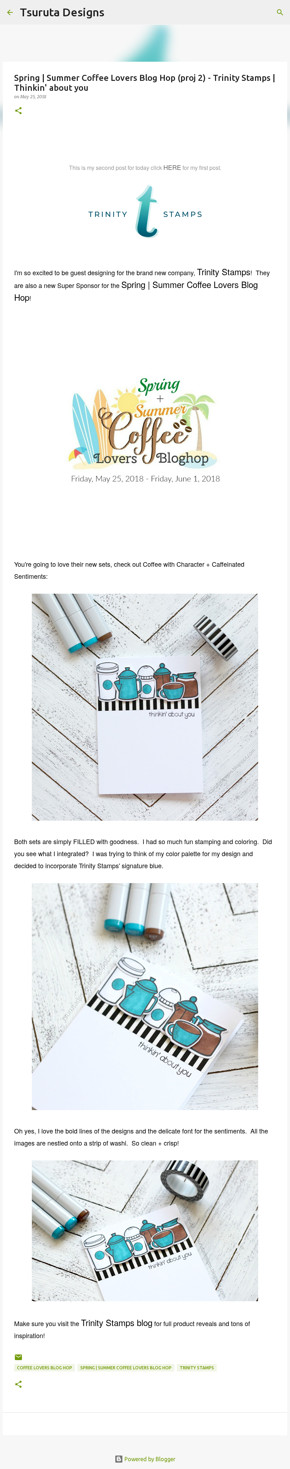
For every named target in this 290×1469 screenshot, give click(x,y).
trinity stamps (197, 1367)
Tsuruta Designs (62, 12)
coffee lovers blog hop (44, 1367)
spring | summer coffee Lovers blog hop (126, 1367)
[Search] (114, 12)
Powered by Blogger (149, 1459)
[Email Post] (18, 1360)
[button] (18, 111)
